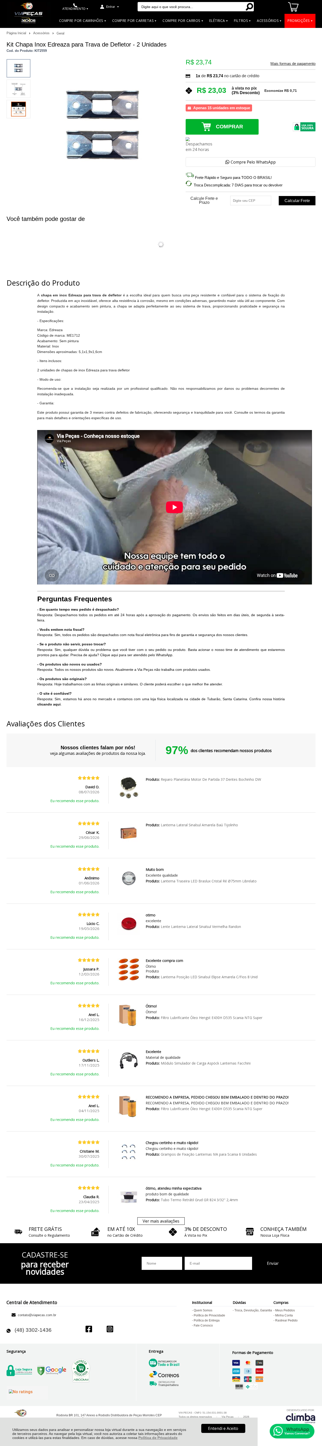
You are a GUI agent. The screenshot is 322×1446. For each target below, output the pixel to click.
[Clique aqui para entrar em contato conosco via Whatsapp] (292, 1431)
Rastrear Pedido (286, 1320)
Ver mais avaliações (161, 1221)
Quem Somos (203, 1310)
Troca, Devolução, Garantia (253, 1310)
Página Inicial (17, 33)
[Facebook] (89, 1330)
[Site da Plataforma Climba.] (300, 1416)
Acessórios (42, 33)
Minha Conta (284, 1315)
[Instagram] (110, 1330)
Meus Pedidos (285, 1310)
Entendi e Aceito (223, 1428)
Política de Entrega (207, 1320)
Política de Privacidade (158, 1438)
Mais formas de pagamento (292, 64)
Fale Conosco (203, 1325)
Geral (60, 33)
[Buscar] (249, 6)
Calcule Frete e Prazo (204, 201)
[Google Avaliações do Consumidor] (27, 1393)
